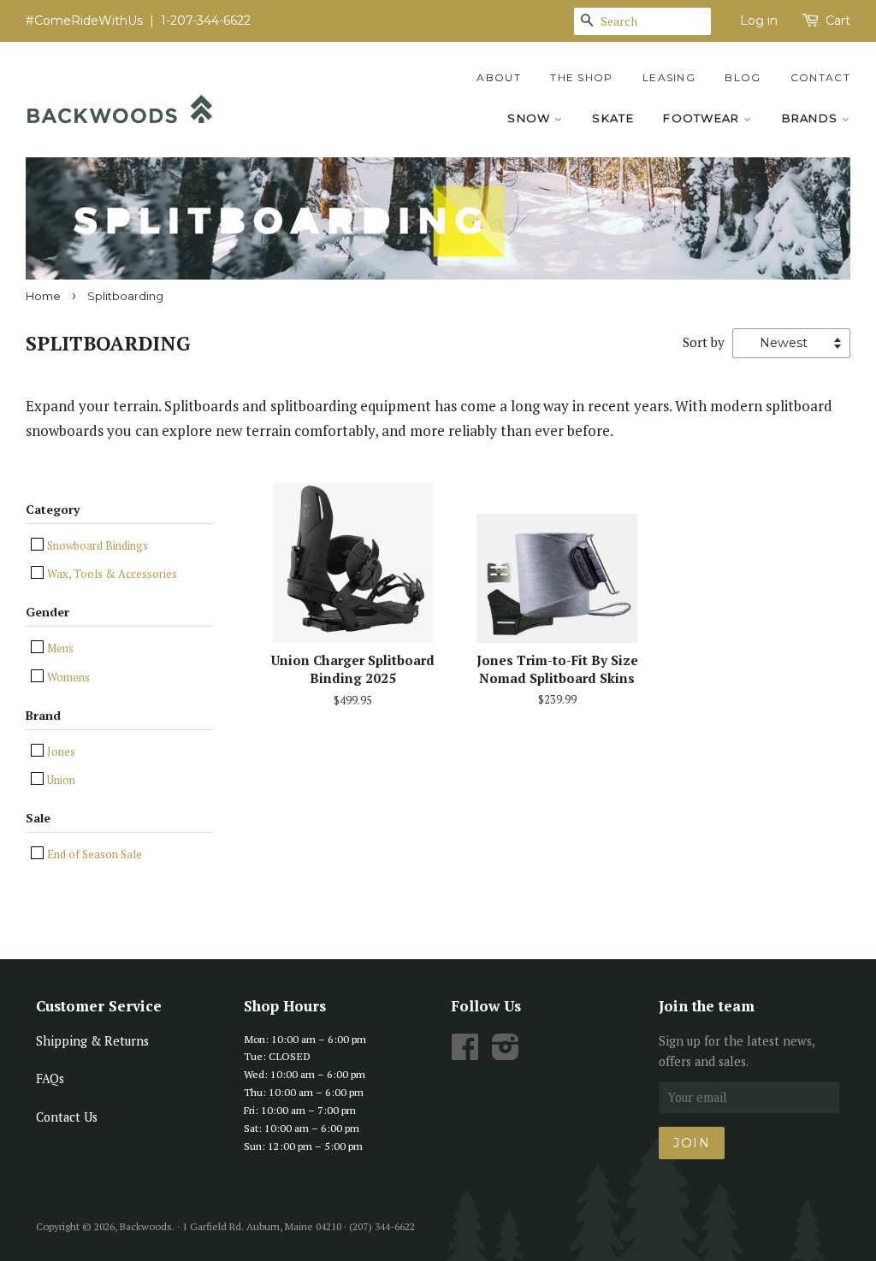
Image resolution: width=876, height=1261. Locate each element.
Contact (820, 77)
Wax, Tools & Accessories (110, 573)
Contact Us (67, 1117)
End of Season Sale (93, 854)
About (498, 77)
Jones (59, 751)
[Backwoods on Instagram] (505, 1053)
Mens (59, 648)
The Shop (581, 77)
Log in (759, 20)
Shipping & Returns (92, 1041)
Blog (743, 77)
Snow (530, 118)
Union (59, 779)
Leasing (668, 77)
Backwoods (146, 1226)
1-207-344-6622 (206, 20)
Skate (613, 118)
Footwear (703, 118)
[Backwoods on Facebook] (465, 1053)
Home (43, 296)
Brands (812, 118)
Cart (838, 20)
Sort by (704, 342)
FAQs (50, 1078)
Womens (67, 677)
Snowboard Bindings (96, 545)
